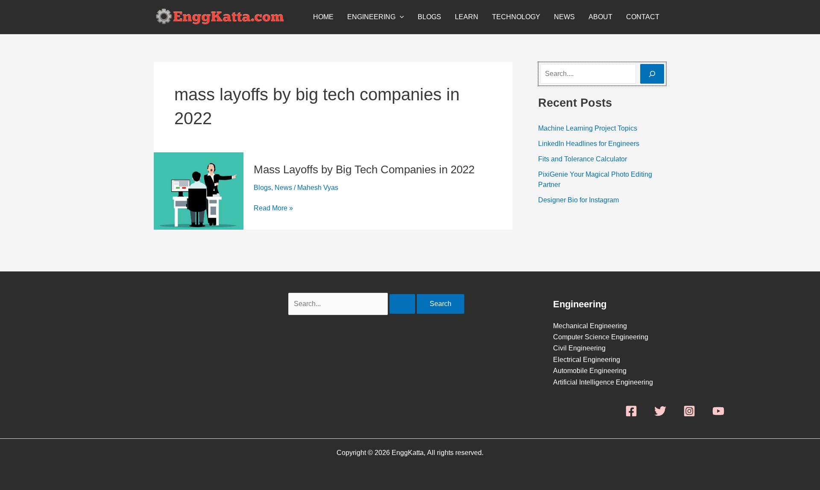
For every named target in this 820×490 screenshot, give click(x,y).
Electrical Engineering (586, 359)
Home (323, 16)
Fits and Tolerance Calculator (582, 159)
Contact (642, 16)
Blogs (429, 16)
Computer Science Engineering (600, 337)
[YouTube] (718, 411)
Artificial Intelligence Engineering (603, 382)
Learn (466, 16)
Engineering (371, 16)
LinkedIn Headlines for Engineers (588, 143)
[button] (399, 17)
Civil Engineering (579, 348)
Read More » (273, 208)
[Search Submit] (402, 304)
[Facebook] (631, 411)
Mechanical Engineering (590, 326)
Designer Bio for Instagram (578, 200)
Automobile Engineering (590, 370)
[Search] (652, 74)
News (564, 16)
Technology (516, 16)
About (600, 16)
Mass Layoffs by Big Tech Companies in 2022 (364, 169)
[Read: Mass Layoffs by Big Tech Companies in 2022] (198, 190)
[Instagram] (689, 411)
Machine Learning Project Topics (587, 128)
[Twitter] (660, 411)
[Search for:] (352, 303)
